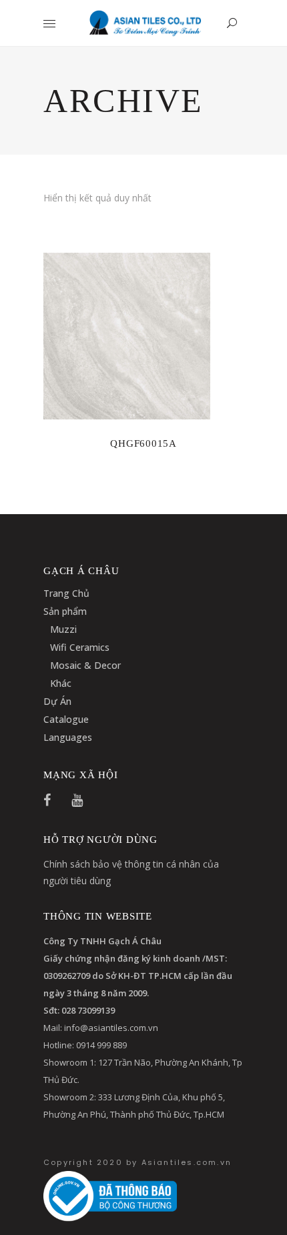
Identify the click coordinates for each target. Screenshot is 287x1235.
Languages (67, 737)
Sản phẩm (65, 611)
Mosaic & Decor (85, 665)
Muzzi (63, 629)
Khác (60, 683)
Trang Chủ (66, 593)
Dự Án (57, 701)
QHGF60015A (143, 443)
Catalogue (66, 719)
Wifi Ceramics (79, 647)
